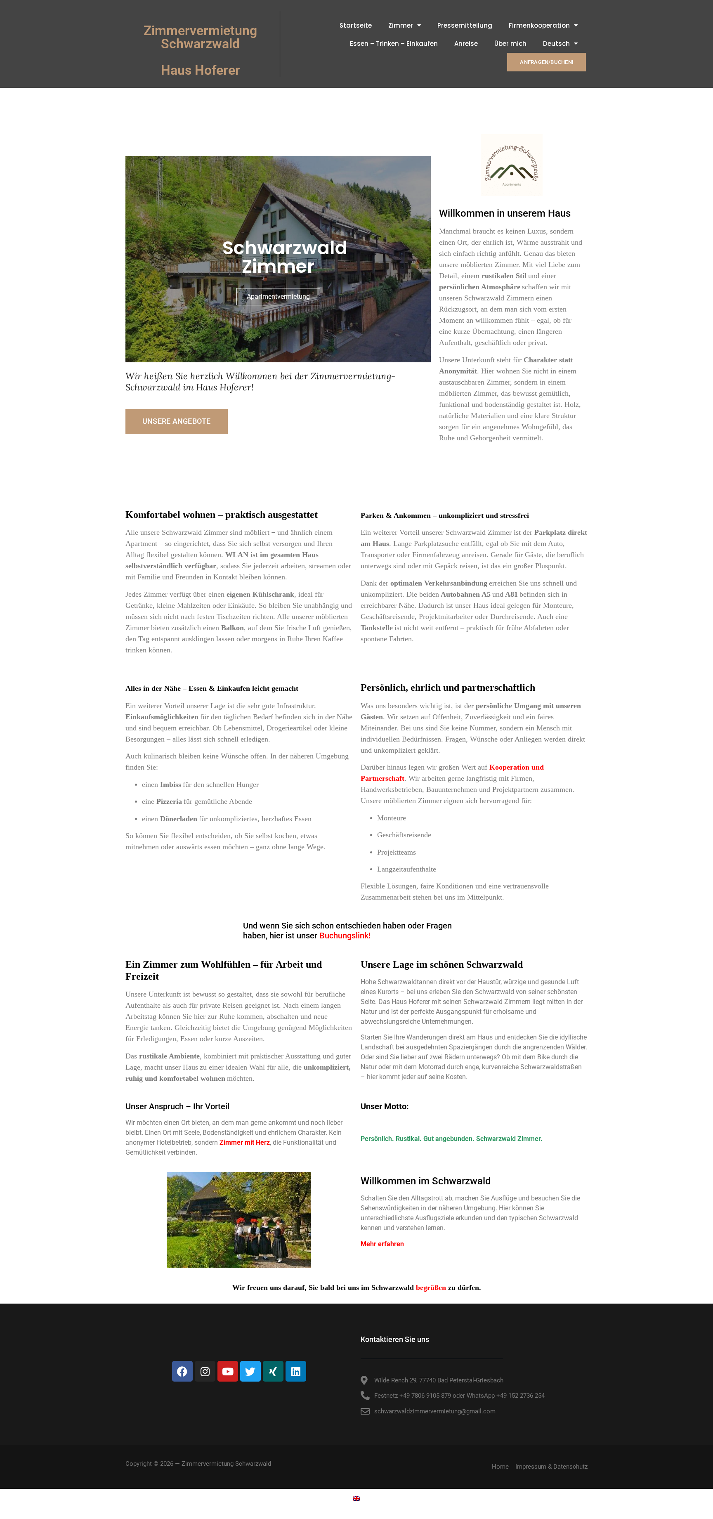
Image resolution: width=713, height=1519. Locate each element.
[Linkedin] (296, 1371)
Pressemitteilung (464, 25)
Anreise (466, 43)
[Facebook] (182, 1371)
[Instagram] (205, 1371)
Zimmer (400, 25)
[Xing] (273, 1371)
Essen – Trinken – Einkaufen (394, 43)
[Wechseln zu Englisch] (356, 1497)
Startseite (356, 25)
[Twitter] (250, 1371)
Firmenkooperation (539, 25)
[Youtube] (227, 1371)
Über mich (510, 43)
